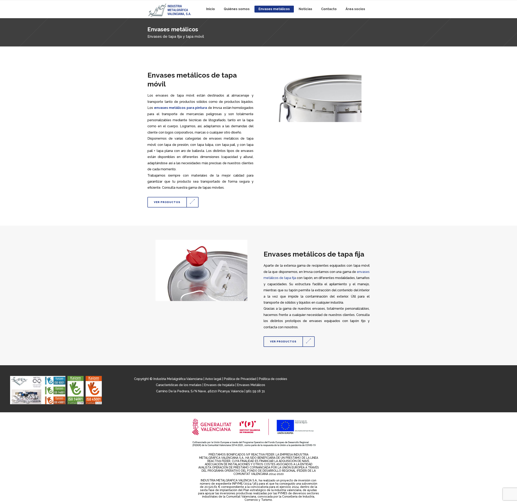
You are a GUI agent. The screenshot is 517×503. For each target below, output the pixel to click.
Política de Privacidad (240, 379)
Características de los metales (179, 385)
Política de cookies (273, 379)
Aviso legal (213, 379)
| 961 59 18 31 (254, 391)
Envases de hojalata (219, 385)
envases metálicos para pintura (180, 108)
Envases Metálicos (251, 385)
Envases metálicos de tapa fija (314, 254)
